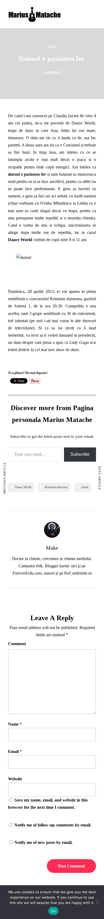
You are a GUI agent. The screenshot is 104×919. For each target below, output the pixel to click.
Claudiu (60, 115)
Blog (52, 46)
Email (13, 751)
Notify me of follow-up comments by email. (52, 825)
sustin (85, 487)
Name (13, 724)
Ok (53, 911)
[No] (97, 902)
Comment (17, 643)
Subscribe (80, 454)
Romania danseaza (56, 487)
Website (15, 779)
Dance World (83, 123)
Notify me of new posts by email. (43, 842)
